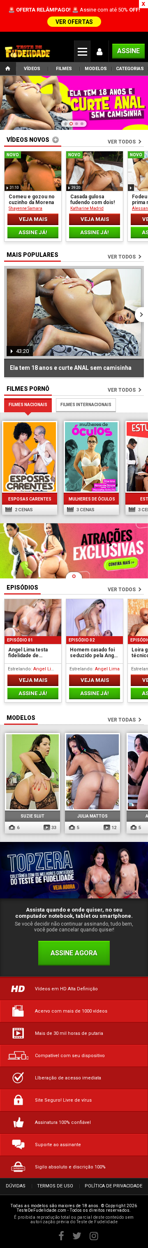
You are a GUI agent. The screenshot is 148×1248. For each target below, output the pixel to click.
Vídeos (32, 68)
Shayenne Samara (25, 208)
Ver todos (122, 142)
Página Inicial (8, 69)
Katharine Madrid (87, 208)
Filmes (64, 68)
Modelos (96, 68)
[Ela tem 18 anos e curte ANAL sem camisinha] (74, 104)
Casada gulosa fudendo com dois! (92, 199)
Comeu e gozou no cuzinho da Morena (32, 199)
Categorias (130, 68)
